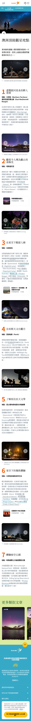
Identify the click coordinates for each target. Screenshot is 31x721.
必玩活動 (9, 8)
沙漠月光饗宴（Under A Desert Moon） (14, 502)
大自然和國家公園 (19, 8)
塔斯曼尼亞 (21, 177)
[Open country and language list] (27, 687)
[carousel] (15, 69)
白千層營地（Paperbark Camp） (14, 269)
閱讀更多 (15, 680)
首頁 (2, 8)
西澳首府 (11, 342)
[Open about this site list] (27, 698)
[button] (5, 69)
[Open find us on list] (27, 693)
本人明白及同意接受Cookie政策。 (15, 714)
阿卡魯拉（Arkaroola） (18, 276)
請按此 (21, 709)
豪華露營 (12, 258)
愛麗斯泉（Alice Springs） (18, 112)
